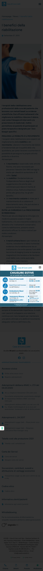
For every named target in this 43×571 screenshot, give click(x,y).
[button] (40, 267)
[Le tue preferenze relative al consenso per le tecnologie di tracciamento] (2, 428)
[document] (21, 285)
